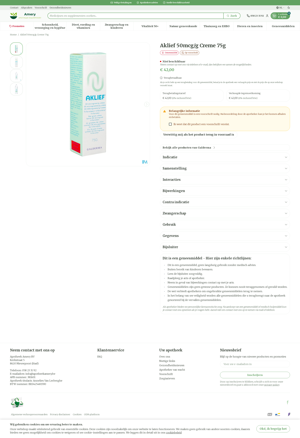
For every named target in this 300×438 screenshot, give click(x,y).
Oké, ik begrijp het (273, 429)
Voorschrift (41, 7)
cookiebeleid (174, 432)
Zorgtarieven (167, 378)
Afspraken (26, 7)
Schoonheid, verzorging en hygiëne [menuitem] (51, 26)
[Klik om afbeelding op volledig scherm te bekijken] (88, 104)
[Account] (267, 15)
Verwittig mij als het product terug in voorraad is (198, 134)
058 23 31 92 (29, 370)
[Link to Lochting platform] (289, 414)
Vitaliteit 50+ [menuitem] (154, 27)
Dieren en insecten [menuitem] (252, 27)
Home (13, 34)
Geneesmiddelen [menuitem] (286, 27)
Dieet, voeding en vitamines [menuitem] (86, 26)
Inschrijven (255, 375)
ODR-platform (92, 414)
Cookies (77, 414)
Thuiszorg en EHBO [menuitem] (218, 27)
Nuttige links (167, 361)
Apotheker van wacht (172, 369)
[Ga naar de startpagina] (25, 15)
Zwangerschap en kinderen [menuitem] (119, 26)
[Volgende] (146, 104)
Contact (14, 7)
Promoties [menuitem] (18, 26)
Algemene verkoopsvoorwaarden (29, 414)
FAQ (99, 356)
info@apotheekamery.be (40, 373)
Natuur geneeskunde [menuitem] (184, 27)
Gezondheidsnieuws (60, 7)
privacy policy (271, 384)
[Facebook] (287, 402)
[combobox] (136, 16)
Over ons (164, 356)
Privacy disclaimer (60, 414)
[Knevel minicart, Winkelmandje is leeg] (274, 16)
